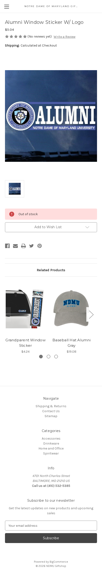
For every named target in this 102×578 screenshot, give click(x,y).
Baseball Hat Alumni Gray (71, 343)
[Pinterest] (39, 246)
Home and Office (51, 448)
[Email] (15, 246)
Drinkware (51, 443)
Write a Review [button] (64, 37)
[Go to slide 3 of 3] (56, 356)
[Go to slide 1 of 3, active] (41, 356)
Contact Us (51, 411)
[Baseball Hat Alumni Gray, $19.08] (71, 308)
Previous (6, 314)
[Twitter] (31, 246)
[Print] (23, 246)
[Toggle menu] (6, 6)
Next (91, 314)
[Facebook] (7, 246)
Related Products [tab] (51, 270)
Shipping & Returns (51, 406)
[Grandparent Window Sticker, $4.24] (25, 308)
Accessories (51, 439)
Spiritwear (51, 453)
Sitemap (51, 416)
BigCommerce (59, 561)
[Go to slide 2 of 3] (48, 356)
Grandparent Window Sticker (25, 343)
